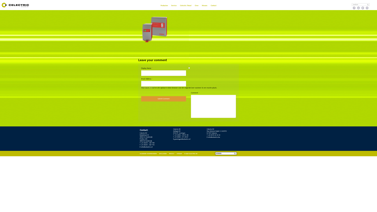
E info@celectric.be (213, 137)
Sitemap (179, 153)
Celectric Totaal (185, 5)
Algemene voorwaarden (148, 153)
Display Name (147, 68)
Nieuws (204, 5)
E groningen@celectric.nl (181, 139)
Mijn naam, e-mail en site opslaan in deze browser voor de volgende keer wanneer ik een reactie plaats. (179, 88)
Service (174, 5)
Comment (195, 93)
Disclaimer (163, 153)
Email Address (147, 79)
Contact (213, 5)
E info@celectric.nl (146, 147)
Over (197, 5)
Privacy (171, 153)
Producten (164, 5)
